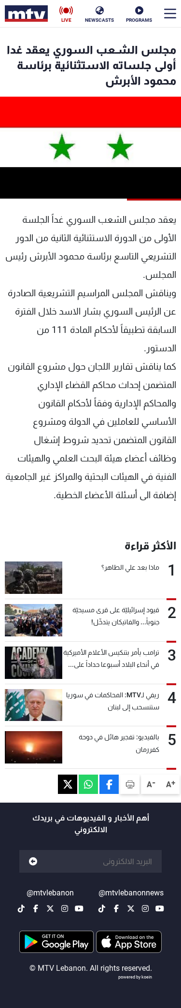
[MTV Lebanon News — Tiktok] (102, 908)
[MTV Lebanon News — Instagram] (145, 908)
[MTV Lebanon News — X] (131, 908)
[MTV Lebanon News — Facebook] (116, 908)
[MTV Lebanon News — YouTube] (160, 908)
